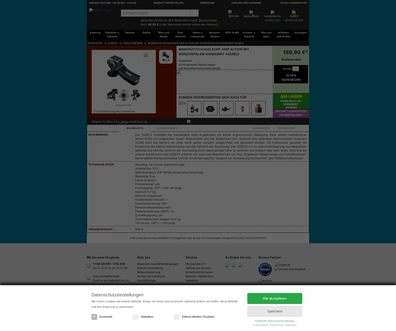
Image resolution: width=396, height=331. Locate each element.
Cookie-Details (260, 325)
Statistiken (147, 316)
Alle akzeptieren (275, 298)
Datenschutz (276, 325)
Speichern (274, 311)
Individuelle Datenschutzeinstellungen (275, 321)
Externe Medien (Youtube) (198, 316)
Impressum (291, 325)
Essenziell (105, 316)
